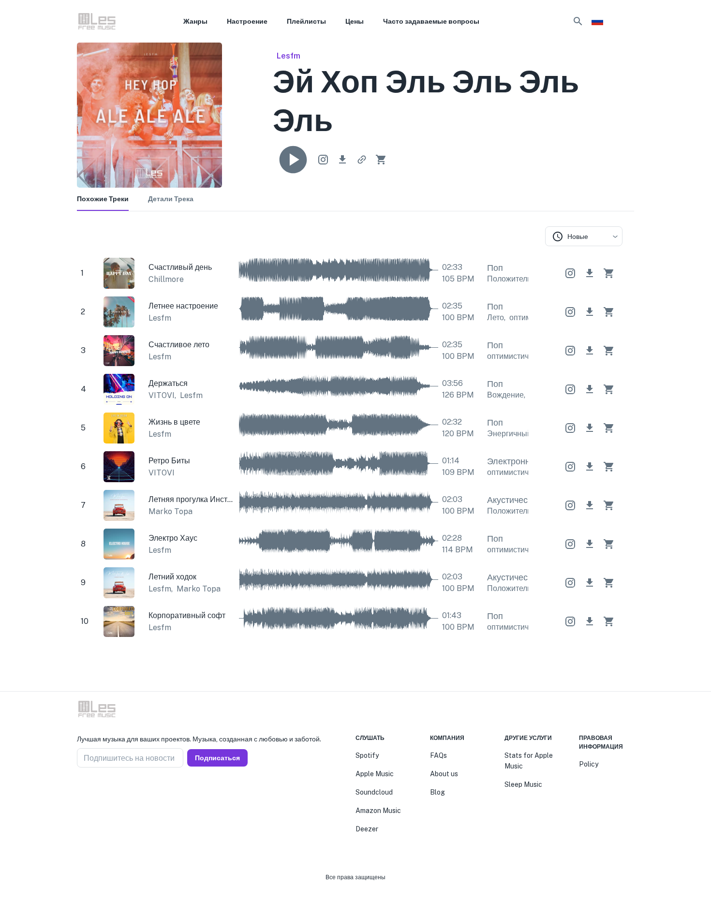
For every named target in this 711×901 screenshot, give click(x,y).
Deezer (367, 829)
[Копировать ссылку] (361, 159)
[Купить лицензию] (381, 159)
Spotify (367, 755)
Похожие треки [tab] (103, 199)
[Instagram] (92, 791)
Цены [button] (354, 21)
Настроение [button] (247, 21)
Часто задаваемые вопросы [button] (431, 21)
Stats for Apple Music (528, 761)
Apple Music (375, 774)
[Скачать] (342, 159)
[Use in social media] (323, 159)
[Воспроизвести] (293, 159)
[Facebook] (81, 791)
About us (444, 774)
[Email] (115, 791)
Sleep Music (523, 784)
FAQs (438, 755)
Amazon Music (378, 810)
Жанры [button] (195, 21)
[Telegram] (104, 791)
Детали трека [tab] (170, 199)
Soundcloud (374, 792)
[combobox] (583, 236)
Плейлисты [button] (306, 21)
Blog (437, 792)
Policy (588, 764)
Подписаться (217, 758)
